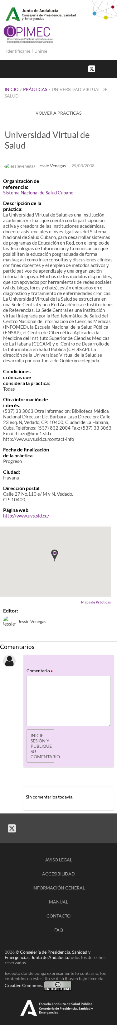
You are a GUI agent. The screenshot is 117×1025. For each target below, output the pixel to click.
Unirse (40, 51)
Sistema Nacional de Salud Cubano (38, 192)
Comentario (39, 670)
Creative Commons (23, 985)
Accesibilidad (58, 873)
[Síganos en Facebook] (101, 68)
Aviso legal (58, 859)
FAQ (58, 929)
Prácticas (35, 89)
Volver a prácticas (58, 113)
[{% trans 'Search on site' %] (114, 68)
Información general (58, 887)
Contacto (58, 915)
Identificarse (18, 51)
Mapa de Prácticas (96, 602)
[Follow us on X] (91, 68)
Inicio (11, 89)
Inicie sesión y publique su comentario (42, 746)
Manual (58, 901)
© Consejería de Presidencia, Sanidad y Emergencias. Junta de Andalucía (47, 954)
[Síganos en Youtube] (108, 68)
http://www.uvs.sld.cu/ (26, 515)
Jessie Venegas (52, 165)
